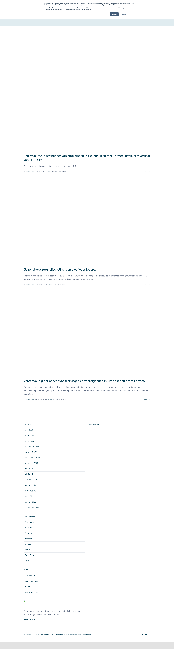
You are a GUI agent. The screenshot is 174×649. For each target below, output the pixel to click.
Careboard (29, 522)
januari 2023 (30, 501)
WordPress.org (32, 592)
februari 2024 (31, 479)
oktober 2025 (31, 452)
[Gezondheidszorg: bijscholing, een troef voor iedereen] (87, 222)
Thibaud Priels (29, 172)
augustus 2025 (31, 463)
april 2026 (29, 435)
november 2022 (32, 507)
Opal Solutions (31, 555)
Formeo (49, 172)
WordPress (87, 635)
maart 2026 (30, 441)
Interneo (28, 538)
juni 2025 (29, 468)
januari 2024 (30, 485)
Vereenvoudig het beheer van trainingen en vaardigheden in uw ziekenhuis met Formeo (84, 381)
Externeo (29, 527)
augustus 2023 (31, 490)
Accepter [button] (114, 14)
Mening (28, 544)
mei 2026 (29, 430)
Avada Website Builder (46, 635)
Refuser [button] (123, 14)
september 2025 (32, 457)
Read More (147, 172)
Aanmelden (30, 575)
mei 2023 (29, 496)
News (27, 549)
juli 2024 (29, 474)
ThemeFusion (59, 635)
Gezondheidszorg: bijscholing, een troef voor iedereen (61, 269)
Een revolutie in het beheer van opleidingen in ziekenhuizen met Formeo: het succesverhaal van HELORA (87, 158)
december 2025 (32, 446)
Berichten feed (31, 581)
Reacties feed (31, 586)
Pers (27, 560)
